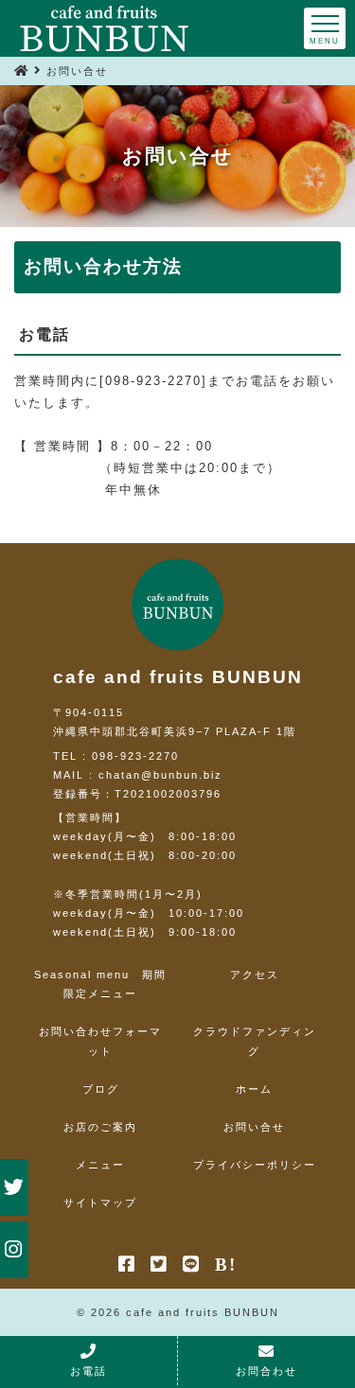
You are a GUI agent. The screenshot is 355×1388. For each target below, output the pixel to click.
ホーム (254, 1089)
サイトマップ (100, 1202)
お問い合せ (254, 1127)
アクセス (254, 974)
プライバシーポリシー (254, 1164)
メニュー (100, 1164)
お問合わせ (266, 1371)
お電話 (88, 1371)
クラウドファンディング (254, 1041)
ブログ (100, 1089)
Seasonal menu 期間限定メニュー (100, 984)
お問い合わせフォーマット (100, 1041)
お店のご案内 (100, 1127)
